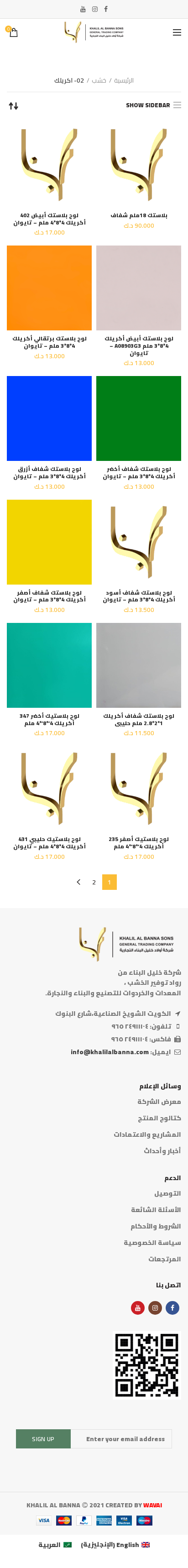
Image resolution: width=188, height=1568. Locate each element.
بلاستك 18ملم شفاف (138, 215)
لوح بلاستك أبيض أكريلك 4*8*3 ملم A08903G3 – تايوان (138, 345)
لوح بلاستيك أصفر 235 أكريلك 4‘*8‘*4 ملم (139, 843)
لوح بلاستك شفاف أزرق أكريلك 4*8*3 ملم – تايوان (49, 472)
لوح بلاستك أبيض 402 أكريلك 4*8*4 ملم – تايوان (49, 219)
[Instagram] (95, 9)
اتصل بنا (168, 1285)
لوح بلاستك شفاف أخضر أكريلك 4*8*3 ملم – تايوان (139, 472)
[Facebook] (106, 9)
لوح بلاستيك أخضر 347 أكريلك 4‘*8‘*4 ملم (49, 719)
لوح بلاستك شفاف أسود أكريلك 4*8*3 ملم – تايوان (139, 596)
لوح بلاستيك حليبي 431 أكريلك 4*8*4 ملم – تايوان (49, 843)
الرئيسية (124, 80)
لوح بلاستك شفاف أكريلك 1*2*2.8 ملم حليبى (138, 719)
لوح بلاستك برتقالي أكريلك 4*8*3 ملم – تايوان (49, 342)
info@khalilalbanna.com (110, 1052)
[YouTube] (83, 9)
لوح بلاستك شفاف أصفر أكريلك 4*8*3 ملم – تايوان (49, 596)
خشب (99, 80)
